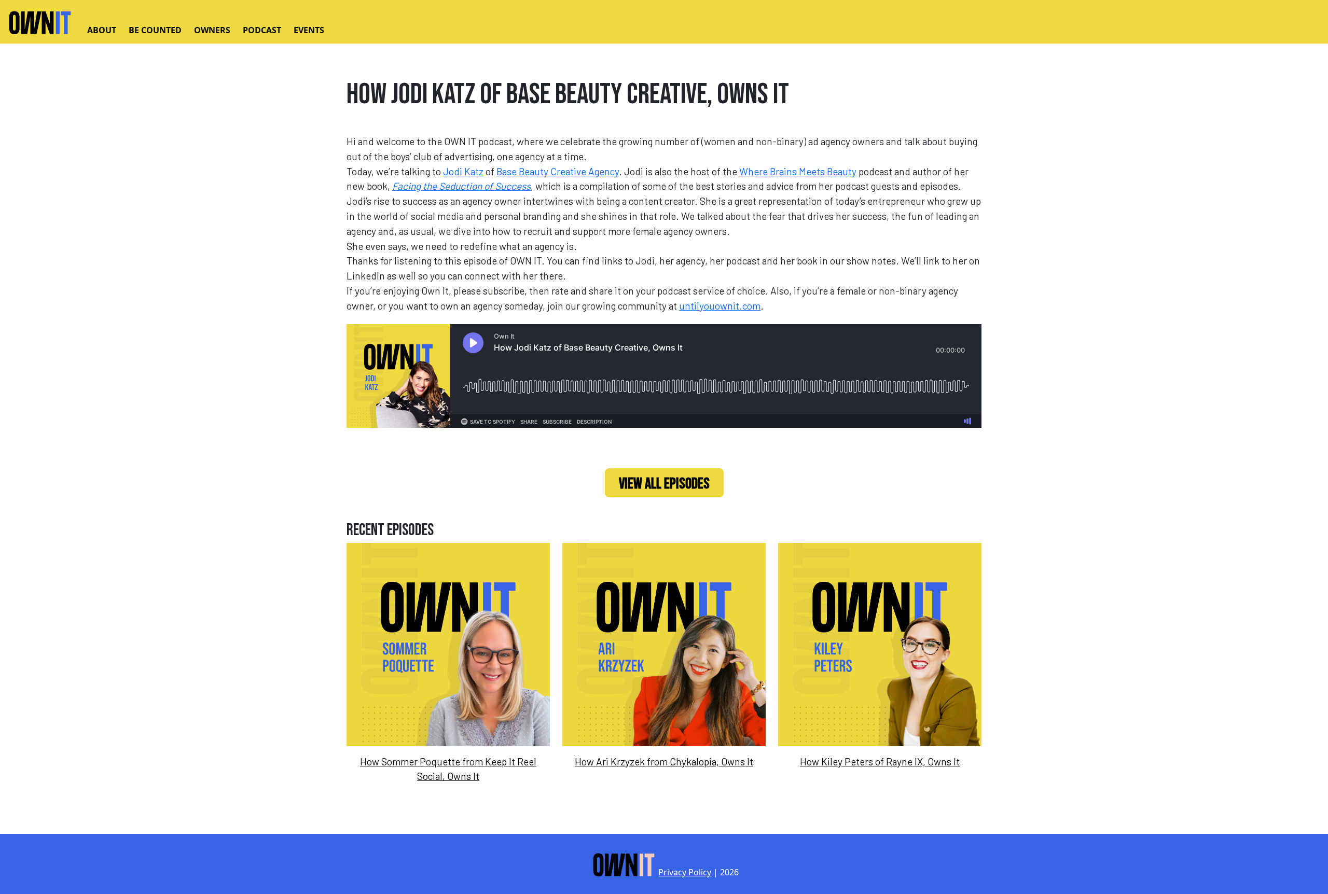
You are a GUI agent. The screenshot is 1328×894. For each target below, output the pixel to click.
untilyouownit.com (719, 306)
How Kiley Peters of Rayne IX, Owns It (880, 761)
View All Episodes (664, 483)
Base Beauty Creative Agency (557, 171)
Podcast (262, 30)
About (101, 30)
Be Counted (155, 30)
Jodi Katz (463, 171)
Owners (212, 30)
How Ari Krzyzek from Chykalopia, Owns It (664, 761)
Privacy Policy (684, 872)
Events (309, 30)
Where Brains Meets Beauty (797, 171)
